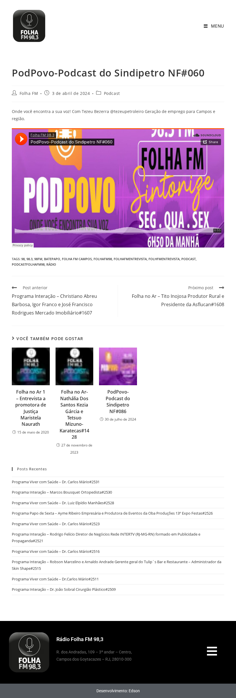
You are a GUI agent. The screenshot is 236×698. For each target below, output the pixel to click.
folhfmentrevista (164, 259)
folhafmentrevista (130, 259)
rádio (51, 264)
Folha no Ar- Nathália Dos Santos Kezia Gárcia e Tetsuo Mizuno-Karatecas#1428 (74, 414)
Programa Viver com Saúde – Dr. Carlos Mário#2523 (56, 523)
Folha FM (29, 93)
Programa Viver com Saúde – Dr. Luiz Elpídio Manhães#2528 (63, 502)
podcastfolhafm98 (28, 264)
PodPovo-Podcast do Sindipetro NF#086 (118, 401)
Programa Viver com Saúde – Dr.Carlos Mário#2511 (55, 579)
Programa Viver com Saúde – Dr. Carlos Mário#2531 (56, 481)
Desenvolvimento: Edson (118, 691)
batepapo (52, 259)
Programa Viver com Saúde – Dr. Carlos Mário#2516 (56, 551)
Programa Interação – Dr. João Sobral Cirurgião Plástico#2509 (64, 589)
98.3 (29, 259)
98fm (38, 259)
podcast (188, 259)
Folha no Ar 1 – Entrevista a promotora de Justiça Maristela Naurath (30, 408)
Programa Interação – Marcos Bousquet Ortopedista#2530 (62, 492)
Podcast (112, 93)
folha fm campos (77, 259)
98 (23, 259)
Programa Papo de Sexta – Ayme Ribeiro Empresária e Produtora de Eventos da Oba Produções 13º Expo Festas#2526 (112, 513)
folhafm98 (103, 259)
